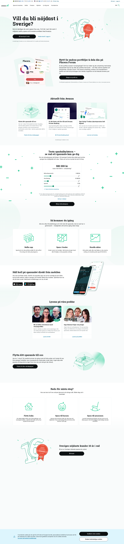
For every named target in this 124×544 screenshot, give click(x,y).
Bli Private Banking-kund (62, 135)
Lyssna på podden (77, 336)
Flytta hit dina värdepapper (31, 135)
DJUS (37, 1)
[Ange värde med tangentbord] (78, 176)
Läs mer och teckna (92, 135)
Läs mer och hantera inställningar (27, 538)
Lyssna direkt (47, 336)
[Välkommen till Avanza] (5, 5)
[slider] (50, 176)
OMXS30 (17, 1)
